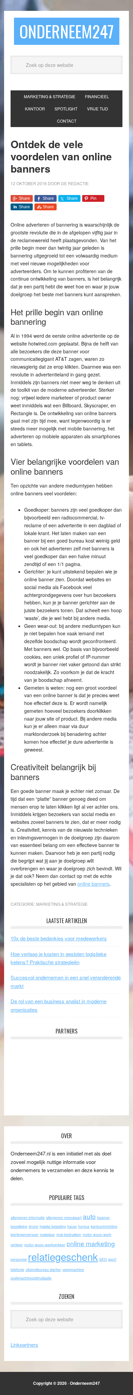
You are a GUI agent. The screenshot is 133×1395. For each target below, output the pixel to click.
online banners (93, 883)
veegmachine (73, 1269)
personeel (19, 1259)
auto (89, 1216)
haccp (72, 1226)
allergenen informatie (28, 1217)
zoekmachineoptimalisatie (31, 1278)
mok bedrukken (68, 1234)
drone (33, 1226)
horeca (83, 1226)
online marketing (90, 1243)
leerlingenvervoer (25, 1234)
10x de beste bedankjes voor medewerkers (59, 938)
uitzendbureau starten (43, 1269)
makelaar (47, 1234)
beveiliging (19, 1226)
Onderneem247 (66, 31)
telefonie (17, 1269)
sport (112, 1259)
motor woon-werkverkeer (44, 1244)
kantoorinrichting (104, 1226)
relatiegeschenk (63, 1256)
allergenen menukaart (64, 1217)
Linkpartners (24, 1344)
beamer (103, 1217)
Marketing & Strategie (62, 904)
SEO (103, 1259)
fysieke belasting (53, 1226)
